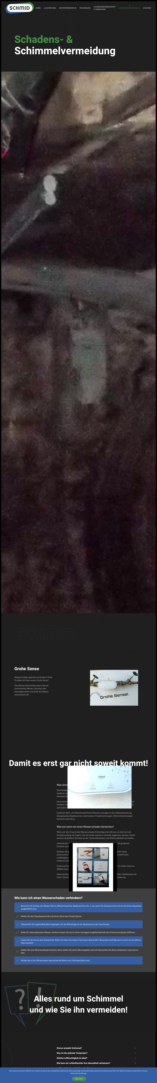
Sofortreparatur (67, 8)
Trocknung (85, 8)
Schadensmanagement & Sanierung (105, 8)
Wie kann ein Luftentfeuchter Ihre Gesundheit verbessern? (83, 1063)
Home (38, 8)
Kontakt (147, 8)
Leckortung (50, 8)
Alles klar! (79, 1079)
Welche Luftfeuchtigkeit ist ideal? (72, 1058)
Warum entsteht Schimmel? (69, 1048)
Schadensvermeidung (129, 8)
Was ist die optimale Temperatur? (72, 1053)
